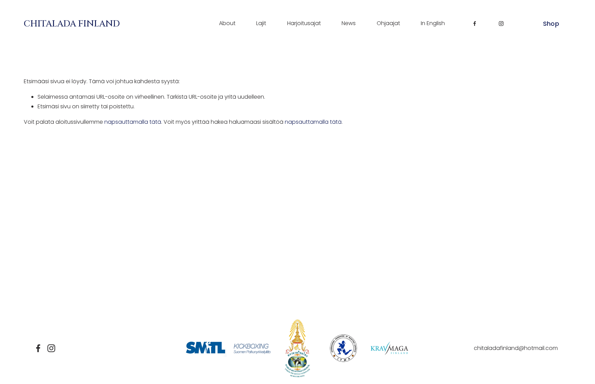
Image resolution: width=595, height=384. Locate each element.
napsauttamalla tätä (132, 122)
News (349, 23)
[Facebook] (475, 23)
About (227, 23)
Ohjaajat (388, 23)
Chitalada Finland (72, 24)
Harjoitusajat (304, 23)
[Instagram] (501, 23)
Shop (551, 23)
